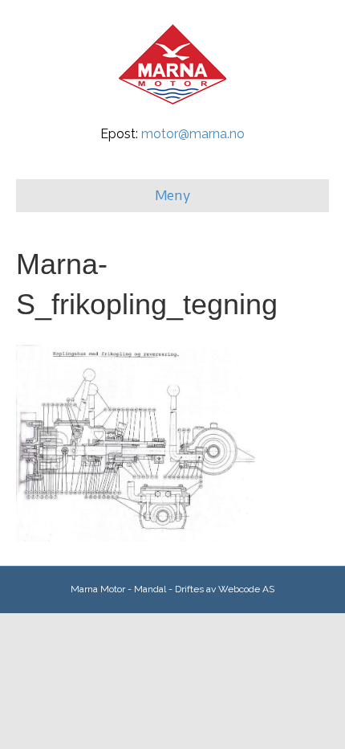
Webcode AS (246, 589)
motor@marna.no (193, 133)
